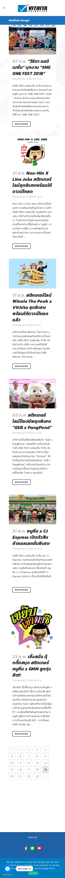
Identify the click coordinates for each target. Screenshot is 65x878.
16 (20, 769)
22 (29, 776)
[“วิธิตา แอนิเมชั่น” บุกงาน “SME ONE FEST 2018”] (32, 40)
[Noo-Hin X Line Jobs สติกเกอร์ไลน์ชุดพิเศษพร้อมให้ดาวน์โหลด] (32, 151)
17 (28, 769)
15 (12, 769)
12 (28, 763)
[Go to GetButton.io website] (8, 875)
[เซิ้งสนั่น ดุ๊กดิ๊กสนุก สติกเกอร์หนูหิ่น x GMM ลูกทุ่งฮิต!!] (32, 626)
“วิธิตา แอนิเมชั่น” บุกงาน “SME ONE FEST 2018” (31, 67)
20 (12, 776)
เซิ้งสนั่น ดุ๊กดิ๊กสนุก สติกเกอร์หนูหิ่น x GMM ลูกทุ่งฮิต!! (31, 665)
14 (45, 763)
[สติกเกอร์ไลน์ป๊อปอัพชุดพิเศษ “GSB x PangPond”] (32, 394)
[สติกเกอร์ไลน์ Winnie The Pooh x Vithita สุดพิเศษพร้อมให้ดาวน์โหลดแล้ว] (32, 273)
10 (12, 763)
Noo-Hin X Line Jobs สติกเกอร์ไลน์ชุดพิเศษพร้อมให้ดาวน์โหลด (32, 182)
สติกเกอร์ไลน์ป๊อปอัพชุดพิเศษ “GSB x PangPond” (32, 421)
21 (20, 776)
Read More (21, 124)
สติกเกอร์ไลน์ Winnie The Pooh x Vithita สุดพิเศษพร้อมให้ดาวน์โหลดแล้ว (32, 307)
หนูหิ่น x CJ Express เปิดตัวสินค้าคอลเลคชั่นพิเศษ (31, 537)
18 (37, 769)
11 (20, 763)
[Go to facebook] (8, 869)
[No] (61, 868)
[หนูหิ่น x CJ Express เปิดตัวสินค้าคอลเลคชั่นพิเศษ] (32, 509)
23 (37, 776)
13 (37, 763)
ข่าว (39, 79)
